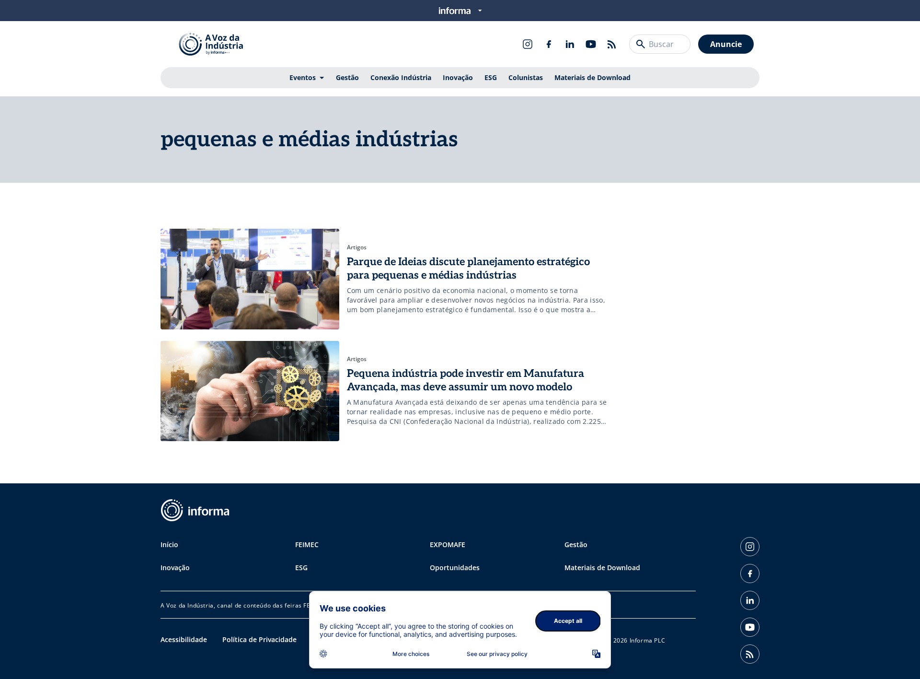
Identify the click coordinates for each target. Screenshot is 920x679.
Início (169, 544)
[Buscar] (640, 44)
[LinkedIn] (569, 44)
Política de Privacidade (259, 639)
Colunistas (525, 77)
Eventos (302, 77)
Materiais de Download (592, 77)
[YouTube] (590, 44)
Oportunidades (455, 567)
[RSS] (611, 44)
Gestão (347, 77)
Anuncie (726, 44)
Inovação (458, 77)
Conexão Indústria (400, 77)
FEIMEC (307, 544)
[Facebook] (548, 44)
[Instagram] (527, 44)
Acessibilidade (184, 639)
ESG (490, 77)
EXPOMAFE (447, 544)
